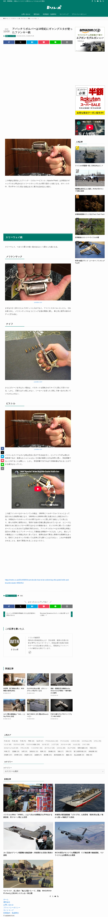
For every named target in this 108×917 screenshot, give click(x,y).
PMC (31, 741)
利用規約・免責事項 (11, 913)
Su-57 (40, 741)
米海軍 (8, 755)
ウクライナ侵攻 (33, 744)
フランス (24, 748)
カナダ (45, 744)
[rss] (100, 1)
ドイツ (85, 744)
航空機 (48, 755)
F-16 (15, 741)
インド (7, 744)
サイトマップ (8, 910)
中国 (93, 748)
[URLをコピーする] (67, 42)
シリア (54, 744)
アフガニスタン (51, 741)
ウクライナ (19, 744)
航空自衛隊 (59, 755)
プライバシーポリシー (11, 907)
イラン (97, 741)
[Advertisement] (38, 73)
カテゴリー (7, 768)
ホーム (5, 899)
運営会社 (6, 902)
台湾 (24, 751)
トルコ (76, 744)
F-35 (23, 741)
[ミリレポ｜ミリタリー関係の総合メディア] (54, 7)
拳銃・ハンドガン (10, 36)
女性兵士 (34, 751)
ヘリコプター (36, 748)
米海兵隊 (93, 751)
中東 (7, 751)
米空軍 (18, 755)
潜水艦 (51, 751)
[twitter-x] (95, 1)
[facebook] (92, 1)
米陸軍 (28, 755)
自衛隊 (38, 755)
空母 (68, 751)
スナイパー (66, 744)
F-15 (7, 741)
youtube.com (38, 302)
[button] (9, 42)
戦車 (43, 751)
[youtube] (97, 1)
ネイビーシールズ (11, 748)
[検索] (103, 1)
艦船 (69, 755)
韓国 (89, 755)
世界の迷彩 (82, 748)
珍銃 (21, 595)
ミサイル (61, 748)
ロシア (71, 748)
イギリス (75, 741)
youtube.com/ (38, 382)
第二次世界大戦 (80, 751)
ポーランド (49, 748)
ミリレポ (14, 649)
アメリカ (64, 741)
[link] (29, 652)
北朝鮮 (15, 751)
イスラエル (87, 741)
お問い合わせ (8, 905)
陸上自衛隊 (79, 755)
